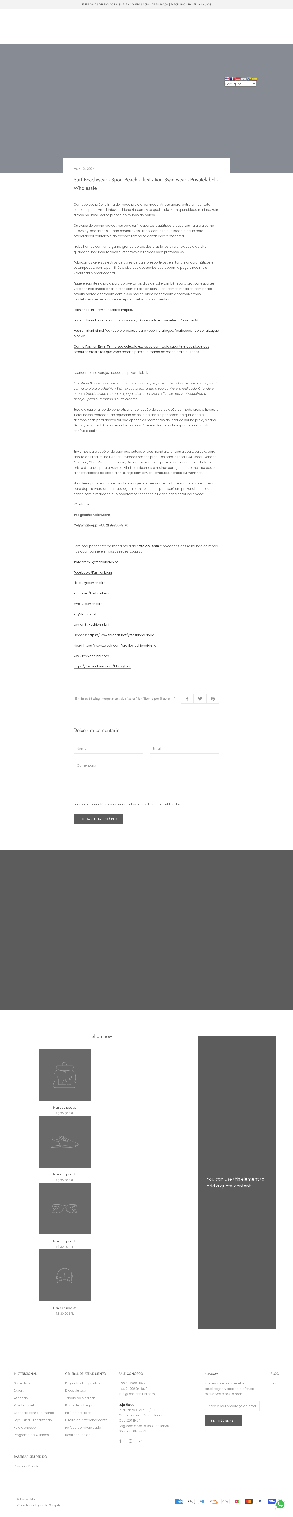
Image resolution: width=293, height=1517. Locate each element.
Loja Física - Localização (33, 1420)
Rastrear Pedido (78, 1435)
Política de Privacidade (83, 1427)
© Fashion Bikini (26, 1499)
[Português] (249, 78)
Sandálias (17, 26)
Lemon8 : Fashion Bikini (92, 624)
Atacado (38, 26)
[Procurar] (270, 26)
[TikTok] (140, 1440)
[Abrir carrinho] (280, 26)
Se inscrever (223, 1421)
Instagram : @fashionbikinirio (96, 562)
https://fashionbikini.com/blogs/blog (102, 666)
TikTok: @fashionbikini (90, 582)
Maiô (49, 18)
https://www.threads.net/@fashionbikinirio (121, 635)
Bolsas (88, 18)
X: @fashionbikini (87, 614)
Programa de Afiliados (31, 1435)
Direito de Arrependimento (86, 1420)
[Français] (233, 78)
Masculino (68, 18)
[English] (227, 78)
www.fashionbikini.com (91, 656)
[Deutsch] (238, 78)
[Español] (255, 78)
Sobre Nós (18, 34)
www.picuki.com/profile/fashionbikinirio (125, 645)
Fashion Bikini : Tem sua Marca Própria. (103, 309)
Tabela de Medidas (80, 1398)
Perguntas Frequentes (82, 1383)
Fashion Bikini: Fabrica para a (137, 320)
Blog (274, 1383)
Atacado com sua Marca (69, 26)
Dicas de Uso (75, 1390)
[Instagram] (130, 1440)
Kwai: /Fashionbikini (88, 603)
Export (19, 1390)
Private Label (103, 26)
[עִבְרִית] (244, 78)
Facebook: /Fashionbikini (93, 572)
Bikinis (32, 18)
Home (15, 18)
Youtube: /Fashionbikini (92, 593)
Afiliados (68, 34)
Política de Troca (78, 1412)
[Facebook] (120, 1440)
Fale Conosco (44, 34)
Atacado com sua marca (34, 1412)
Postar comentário (98, 819)
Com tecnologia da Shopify (39, 1505)
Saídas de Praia (111, 18)
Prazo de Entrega (78, 1405)
